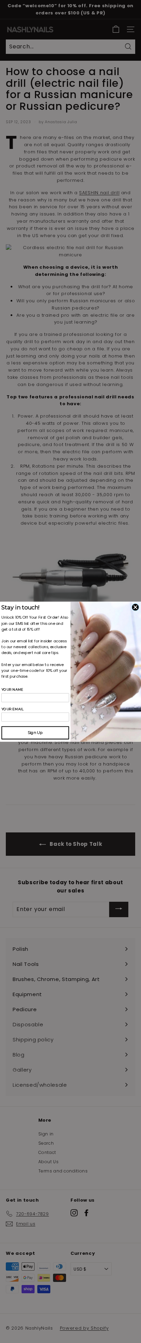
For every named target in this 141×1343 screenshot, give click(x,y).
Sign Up (35, 732)
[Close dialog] (135, 607)
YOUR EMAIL (12, 709)
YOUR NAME (12, 689)
